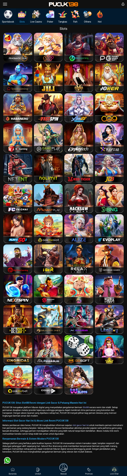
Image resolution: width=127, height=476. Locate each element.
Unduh (38, 474)
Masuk (64, 474)
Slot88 (86, 407)
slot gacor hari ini (80, 425)
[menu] (5, 4)
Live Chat (114, 474)
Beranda (13, 474)
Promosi (89, 474)
